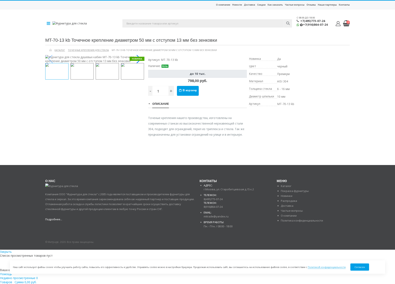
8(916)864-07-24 (213, 207)
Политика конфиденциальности (302, 220)
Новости (237, 4)
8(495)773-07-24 (213, 199)
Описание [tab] (160, 104)
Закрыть (6, 252)
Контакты (344, 4)
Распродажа (289, 201)
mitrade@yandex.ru (216, 216)
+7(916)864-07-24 (315, 25)
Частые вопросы (294, 4)
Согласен (359, 267)
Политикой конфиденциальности (327, 267)
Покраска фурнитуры (295, 191)
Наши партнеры (327, 4)
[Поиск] (288, 23)
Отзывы (311, 4)
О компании (223, 4)
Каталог (286, 186)
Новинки (286, 196)
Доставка (249, 4)
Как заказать (275, 4)
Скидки (261, 4)
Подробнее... (53, 219)
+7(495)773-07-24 (312, 21)
